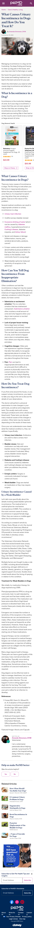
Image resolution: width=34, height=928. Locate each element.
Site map (22, 919)
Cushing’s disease (11, 229)
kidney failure (20, 232)
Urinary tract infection (13, 214)
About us (4, 913)
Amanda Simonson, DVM (17, 32)
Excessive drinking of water (15, 222)
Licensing (29, 913)
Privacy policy (27, 916)
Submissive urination (22, 309)
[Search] (31, 3)
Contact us (21, 913)
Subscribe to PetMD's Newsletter (13, 889)
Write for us (12, 913)
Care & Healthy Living (15, 10)
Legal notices (13, 919)
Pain (10, 362)
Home (4, 10)
